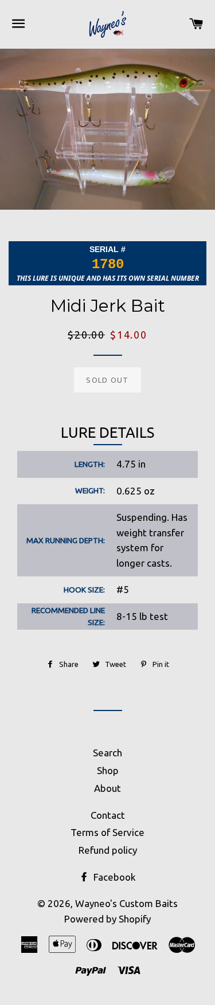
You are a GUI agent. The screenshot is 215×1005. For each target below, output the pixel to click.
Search (107, 752)
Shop (108, 770)
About (107, 788)
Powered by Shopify (107, 918)
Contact (108, 815)
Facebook (113, 876)
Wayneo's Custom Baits (126, 903)
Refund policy (108, 850)
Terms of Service (107, 832)
